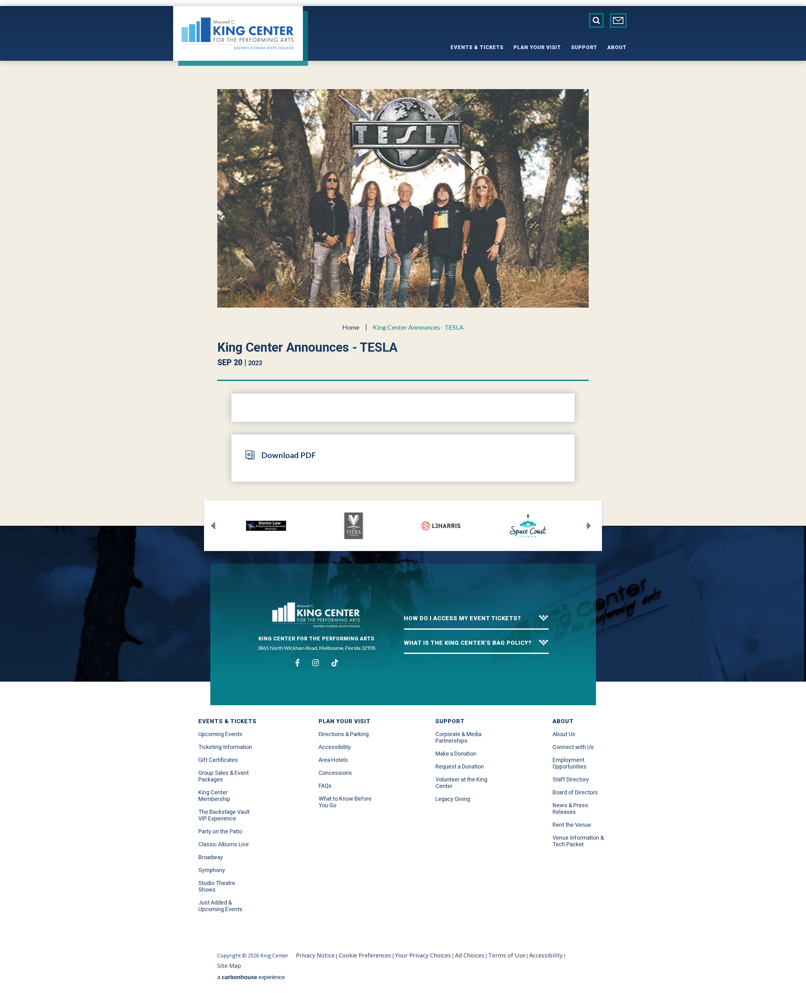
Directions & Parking (344, 734)
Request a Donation (459, 766)
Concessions (335, 772)
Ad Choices (469, 955)
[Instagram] (315, 663)
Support (584, 47)
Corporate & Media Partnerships (458, 737)
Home (351, 327)
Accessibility (335, 747)
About (617, 47)
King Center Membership (214, 795)
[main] (403, 293)
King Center (238, 33)
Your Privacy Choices (423, 955)
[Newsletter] (618, 20)
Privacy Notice (315, 955)
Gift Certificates (218, 760)
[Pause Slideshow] (583, 508)
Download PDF (288, 455)
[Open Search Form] (596, 20)
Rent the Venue (572, 824)
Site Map (229, 965)
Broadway (210, 857)
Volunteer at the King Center (461, 782)
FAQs (325, 785)
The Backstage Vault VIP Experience (224, 815)
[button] (213, 525)
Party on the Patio (220, 831)
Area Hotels (333, 760)
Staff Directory (571, 779)
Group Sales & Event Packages (223, 776)
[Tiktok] (335, 663)
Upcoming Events (220, 734)
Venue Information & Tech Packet (578, 841)
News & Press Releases (570, 808)
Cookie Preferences (365, 955)
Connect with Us (573, 747)
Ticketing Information (225, 747)
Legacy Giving (452, 799)
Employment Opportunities (570, 763)
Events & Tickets (477, 47)
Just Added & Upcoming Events (220, 905)
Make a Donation (455, 753)
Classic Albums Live (223, 844)
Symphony (211, 870)
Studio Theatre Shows (216, 886)
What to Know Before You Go (345, 802)
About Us (564, 734)
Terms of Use (506, 955)
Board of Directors (575, 792)
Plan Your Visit (537, 47)
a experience (251, 977)
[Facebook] (297, 663)
